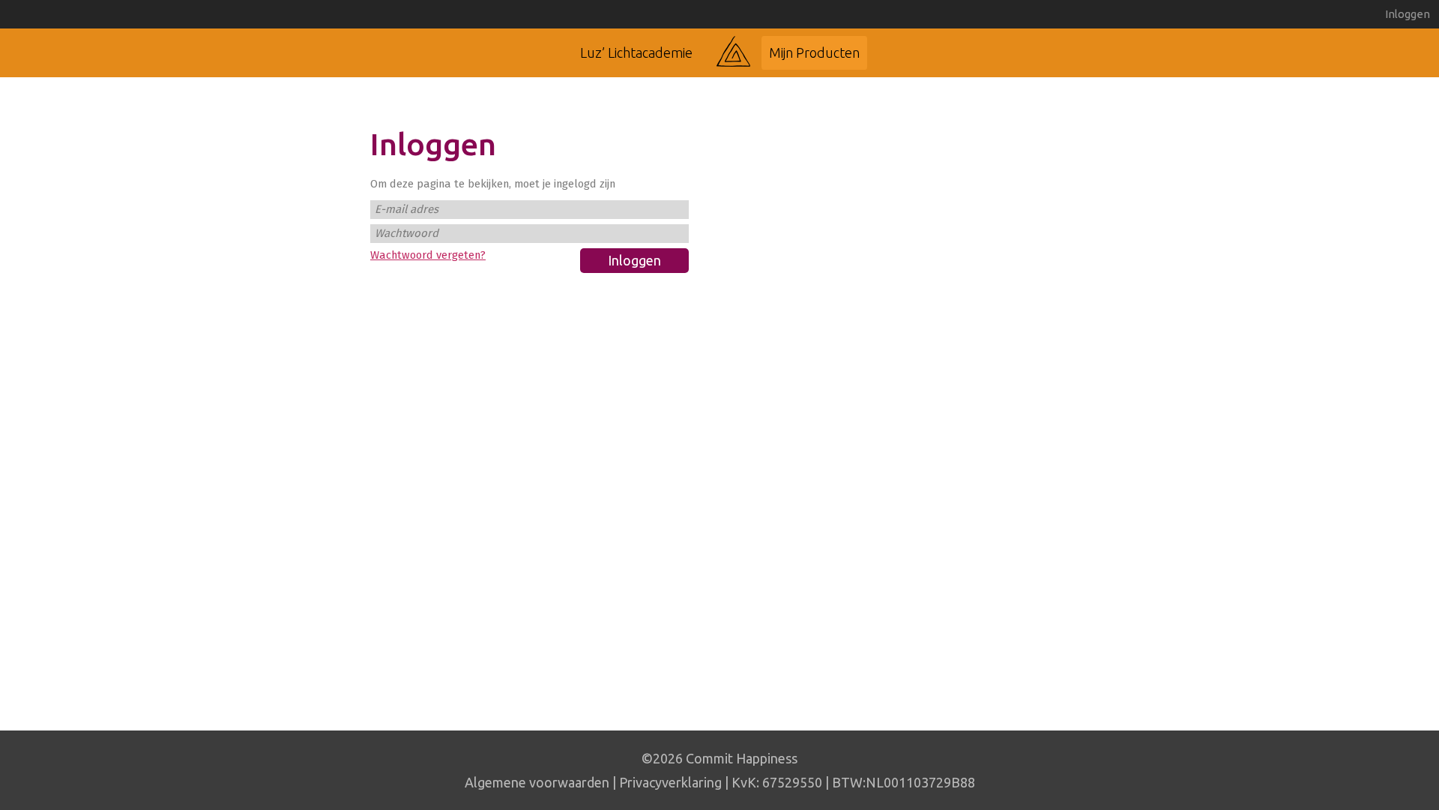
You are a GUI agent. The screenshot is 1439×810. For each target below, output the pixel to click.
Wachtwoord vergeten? (428, 255)
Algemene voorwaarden (537, 782)
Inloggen (1407, 14)
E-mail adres (406, 209)
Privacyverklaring (670, 782)
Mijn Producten (814, 52)
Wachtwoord (406, 233)
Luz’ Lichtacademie (636, 52)
